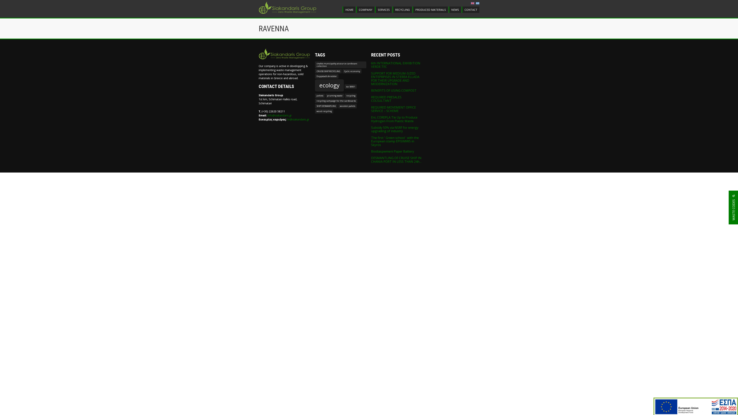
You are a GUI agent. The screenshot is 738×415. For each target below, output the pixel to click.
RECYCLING (402, 10)
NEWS (455, 10)
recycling (350, 95)
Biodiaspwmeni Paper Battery (392, 151)
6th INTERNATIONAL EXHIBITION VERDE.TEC (395, 65)
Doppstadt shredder (327, 76)
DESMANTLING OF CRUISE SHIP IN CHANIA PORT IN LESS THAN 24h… (396, 160)
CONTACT (471, 10)
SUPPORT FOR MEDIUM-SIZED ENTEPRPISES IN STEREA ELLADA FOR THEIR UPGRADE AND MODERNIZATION (395, 78)
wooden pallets (347, 106)
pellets (320, 95)
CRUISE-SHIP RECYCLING (328, 71)
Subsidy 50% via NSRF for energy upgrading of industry (394, 129)
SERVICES (384, 10)
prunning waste (334, 95)
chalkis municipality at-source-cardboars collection (337, 64)
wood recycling (324, 111)
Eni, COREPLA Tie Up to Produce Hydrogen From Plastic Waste (394, 119)
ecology (329, 85)
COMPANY (365, 10)
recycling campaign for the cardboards (336, 101)
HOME (349, 10)
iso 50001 (350, 86)
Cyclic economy (352, 71)
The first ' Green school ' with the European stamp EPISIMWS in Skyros (395, 141)
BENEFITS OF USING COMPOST (393, 90)
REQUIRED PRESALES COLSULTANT (386, 99)
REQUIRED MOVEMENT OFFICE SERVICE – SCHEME (393, 109)
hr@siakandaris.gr (298, 119)
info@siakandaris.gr (280, 115)
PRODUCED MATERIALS (430, 10)
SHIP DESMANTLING (326, 106)
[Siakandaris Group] (287, 14)
